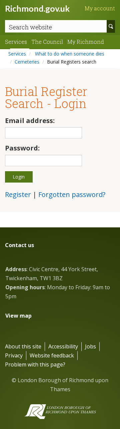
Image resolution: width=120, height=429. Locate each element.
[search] (111, 26)
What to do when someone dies (69, 53)
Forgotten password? (71, 194)
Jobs (90, 346)
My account (100, 8)
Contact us (19, 245)
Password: (22, 147)
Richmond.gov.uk (37, 8)
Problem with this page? (35, 364)
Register (18, 194)
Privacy (14, 355)
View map (18, 315)
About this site (23, 346)
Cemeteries (27, 62)
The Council (47, 41)
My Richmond (85, 41)
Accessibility (63, 346)
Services (16, 41)
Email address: (30, 120)
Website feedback (52, 355)
